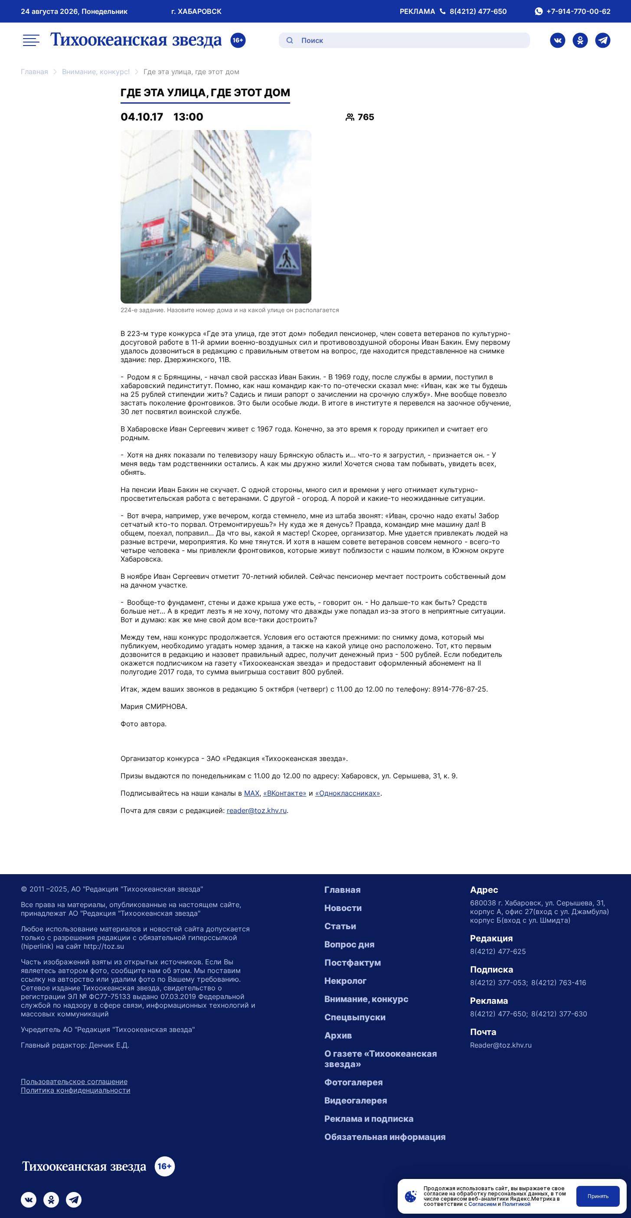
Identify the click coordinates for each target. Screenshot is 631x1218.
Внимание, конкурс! (96, 71)
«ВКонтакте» (285, 793)
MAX (251, 793)
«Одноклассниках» (347, 793)
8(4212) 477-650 (478, 11)
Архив (338, 1035)
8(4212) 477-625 (498, 951)
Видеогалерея (355, 1100)
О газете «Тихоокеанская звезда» (380, 1058)
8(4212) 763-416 (558, 982)
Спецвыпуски (355, 1017)
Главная (34, 71)
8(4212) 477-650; (499, 1013)
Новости (343, 908)
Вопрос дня (349, 944)
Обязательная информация (385, 1137)
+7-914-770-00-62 (578, 11)
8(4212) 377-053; (499, 982)
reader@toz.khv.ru (257, 810)
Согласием (482, 1204)
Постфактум (352, 962)
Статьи (340, 926)
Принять (598, 1196)
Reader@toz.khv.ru (501, 1045)
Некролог (345, 981)
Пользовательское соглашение (74, 1081)
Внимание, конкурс (366, 999)
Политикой (516, 1204)
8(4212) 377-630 (559, 1013)
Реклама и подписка (369, 1119)
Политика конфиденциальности (76, 1090)
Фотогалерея (353, 1082)
